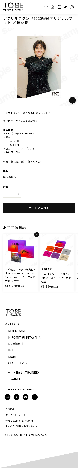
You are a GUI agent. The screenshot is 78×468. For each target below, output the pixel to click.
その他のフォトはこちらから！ (20, 120)
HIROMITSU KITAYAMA (24, 337)
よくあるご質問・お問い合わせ (21, 426)
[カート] (59, 6)
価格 (5, 171)
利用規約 (10, 409)
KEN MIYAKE (17, 331)
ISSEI (12, 356)
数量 (5, 187)
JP (65, 6)
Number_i (15, 343)
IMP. (11, 350)
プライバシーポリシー (16, 414)
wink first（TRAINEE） (24, 372)
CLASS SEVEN (18, 363)
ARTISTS (12, 324)
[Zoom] (72, 100)
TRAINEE (14, 379)
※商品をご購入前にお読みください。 (24, 161)
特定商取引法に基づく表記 (19, 420)
